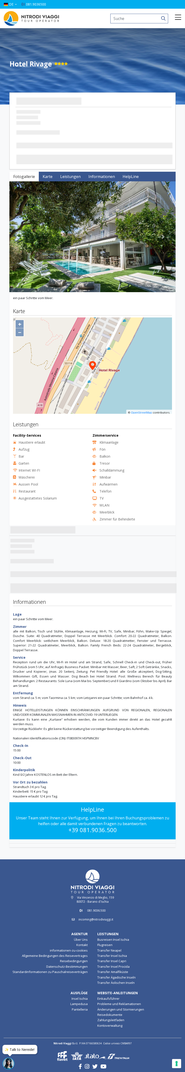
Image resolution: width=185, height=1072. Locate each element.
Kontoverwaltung (109, 1025)
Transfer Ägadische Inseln (116, 977)
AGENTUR (79, 934)
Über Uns (81, 939)
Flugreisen (104, 945)
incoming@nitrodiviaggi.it (96, 919)
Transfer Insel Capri (111, 961)
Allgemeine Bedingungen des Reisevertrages (55, 956)
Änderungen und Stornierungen (120, 1009)
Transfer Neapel (109, 950)
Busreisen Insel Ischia (113, 939)
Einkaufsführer (108, 998)
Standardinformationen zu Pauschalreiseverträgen (50, 972)
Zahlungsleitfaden (110, 1020)
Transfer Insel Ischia (112, 956)
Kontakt (82, 945)
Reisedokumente (109, 1015)
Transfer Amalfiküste (112, 972)
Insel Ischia (80, 998)
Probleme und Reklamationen (119, 1004)
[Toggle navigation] (178, 17)
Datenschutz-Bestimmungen (67, 966)
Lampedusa (79, 1004)
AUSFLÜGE (79, 993)
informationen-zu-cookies (69, 950)
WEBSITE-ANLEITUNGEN (117, 993)
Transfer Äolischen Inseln (116, 982)
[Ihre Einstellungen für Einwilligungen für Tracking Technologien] (176, 1063)
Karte (48, 176)
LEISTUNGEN (108, 934)
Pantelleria (80, 1009)
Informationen (101, 176)
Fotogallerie (24, 176)
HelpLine (131, 176)
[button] (10, 4)
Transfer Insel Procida (113, 966)
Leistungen (70, 176)
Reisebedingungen (74, 961)
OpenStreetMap (141, 412)
